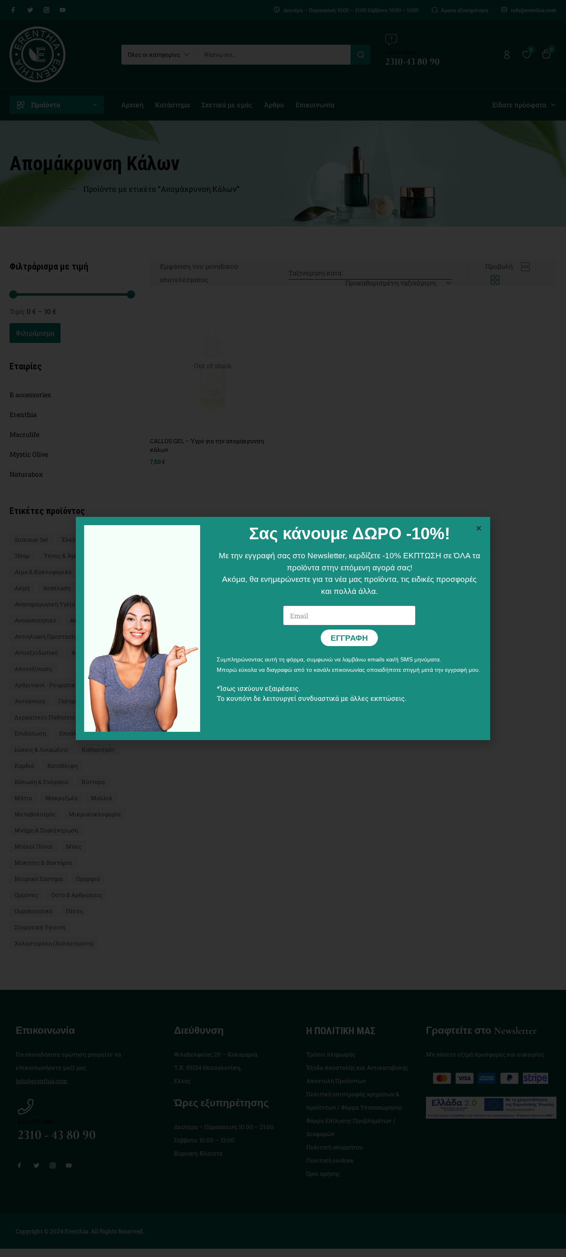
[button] (479, 528)
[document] (283, 628)
